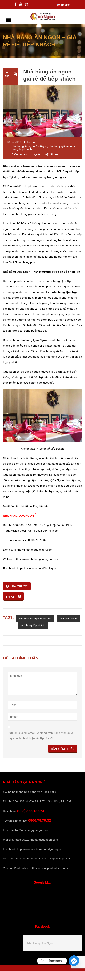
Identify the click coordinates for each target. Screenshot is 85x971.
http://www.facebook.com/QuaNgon (39, 849)
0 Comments (20, 154)
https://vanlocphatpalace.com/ (49, 868)
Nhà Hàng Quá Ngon (40, 943)
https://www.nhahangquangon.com (36, 839)
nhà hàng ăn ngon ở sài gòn (29, 146)
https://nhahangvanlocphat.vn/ (53, 858)
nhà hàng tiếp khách (32, 625)
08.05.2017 (14, 142)
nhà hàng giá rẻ (59, 146)
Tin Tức (31, 142)
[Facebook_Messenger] (74, 960)
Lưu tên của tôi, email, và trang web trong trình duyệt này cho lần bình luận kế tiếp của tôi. (41, 735)
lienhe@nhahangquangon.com (30, 830)
